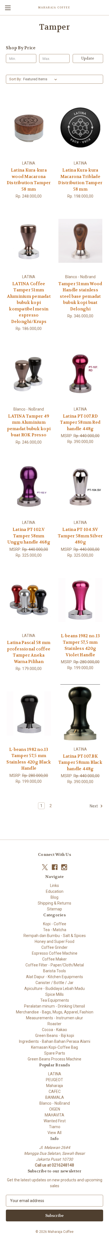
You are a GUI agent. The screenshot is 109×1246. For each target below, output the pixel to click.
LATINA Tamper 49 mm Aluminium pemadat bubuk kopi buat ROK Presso (29, 425)
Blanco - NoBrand (54, 1103)
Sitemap (54, 909)
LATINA (54, 1074)
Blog (54, 897)
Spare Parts (54, 1053)
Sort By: (15, 79)
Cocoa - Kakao (54, 1029)
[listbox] (41, 79)
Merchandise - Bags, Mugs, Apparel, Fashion (54, 1012)
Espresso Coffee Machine (54, 953)
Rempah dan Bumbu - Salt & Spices (54, 935)
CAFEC (55, 1091)
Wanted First (55, 1121)
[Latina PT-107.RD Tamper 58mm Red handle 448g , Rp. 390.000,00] (80, 373)
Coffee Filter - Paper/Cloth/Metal (54, 965)
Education (54, 891)
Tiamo (54, 1127)
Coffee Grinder (54, 947)
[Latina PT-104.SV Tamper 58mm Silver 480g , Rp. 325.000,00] (80, 487)
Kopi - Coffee (54, 924)
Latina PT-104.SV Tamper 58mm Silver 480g (80, 536)
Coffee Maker (54, 959)
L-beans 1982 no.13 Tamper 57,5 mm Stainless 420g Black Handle (28, 759)
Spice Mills (54, 994)
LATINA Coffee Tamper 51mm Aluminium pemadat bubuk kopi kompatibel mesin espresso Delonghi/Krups (29, 302)
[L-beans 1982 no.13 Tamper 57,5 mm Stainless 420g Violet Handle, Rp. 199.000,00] (80, 600)
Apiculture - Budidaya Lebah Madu (54, 988)
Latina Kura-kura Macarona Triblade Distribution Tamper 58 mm (80, 179)
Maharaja (54, 1085)
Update (87, 58)
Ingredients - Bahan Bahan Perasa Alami (54, 1041)
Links (54, 885)
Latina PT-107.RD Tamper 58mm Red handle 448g (80, 422)
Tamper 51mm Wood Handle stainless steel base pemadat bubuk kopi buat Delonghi (80, 296)
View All (54, 1132)
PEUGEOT (54, 1080)
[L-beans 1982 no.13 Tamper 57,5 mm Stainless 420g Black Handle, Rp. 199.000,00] (29, 713)
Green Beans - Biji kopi (54, 1035)
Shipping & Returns (54, 903)
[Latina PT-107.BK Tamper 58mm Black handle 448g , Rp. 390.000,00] (80, 713)
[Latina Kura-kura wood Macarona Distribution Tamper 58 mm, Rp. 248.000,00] (29, 127)
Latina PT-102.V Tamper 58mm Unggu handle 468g (28, 536)
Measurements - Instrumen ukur (54, 1018)
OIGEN (54, 1109)
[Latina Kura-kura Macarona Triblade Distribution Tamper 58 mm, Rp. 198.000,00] (80, 127)
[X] (45, 867)
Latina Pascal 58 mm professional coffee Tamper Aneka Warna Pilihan (28, 652)
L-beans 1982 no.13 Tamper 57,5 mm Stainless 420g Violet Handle (80, 645)
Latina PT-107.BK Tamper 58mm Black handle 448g (80, 762)
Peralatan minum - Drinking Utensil (54, 1006)
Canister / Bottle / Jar (54, 982)
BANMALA (54, 1097)
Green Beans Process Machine (54, 1059)
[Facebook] (55, 867)
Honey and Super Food (54, 941)
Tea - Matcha (54, 930)
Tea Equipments (54, 1000)
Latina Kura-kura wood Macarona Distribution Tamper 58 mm (29, 179)
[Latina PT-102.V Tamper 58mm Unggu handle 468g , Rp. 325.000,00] (29, 487)
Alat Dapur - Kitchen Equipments (54, 977)
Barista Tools (54, 971)
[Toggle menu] (7, 7)
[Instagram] (64, 867)
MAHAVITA (54, 1115)
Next (94, 806)
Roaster (54, 1024)
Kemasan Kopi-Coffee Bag (54, 1047)
